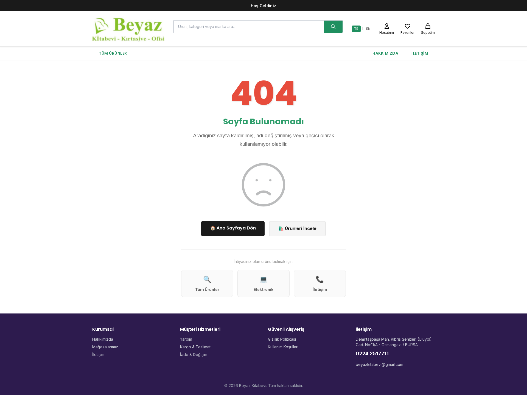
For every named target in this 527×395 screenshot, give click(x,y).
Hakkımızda (385, 53)
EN (368, 28)
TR (356, 28)
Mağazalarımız (105, 346)
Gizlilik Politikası (282, 339)
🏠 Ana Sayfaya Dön (233, 228)
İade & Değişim (193, 354)
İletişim (419, 53)
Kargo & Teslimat (195, 346)
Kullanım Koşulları (283, 346)
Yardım (186, 339)
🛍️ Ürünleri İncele (297, 228)
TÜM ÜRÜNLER (113, 53)
